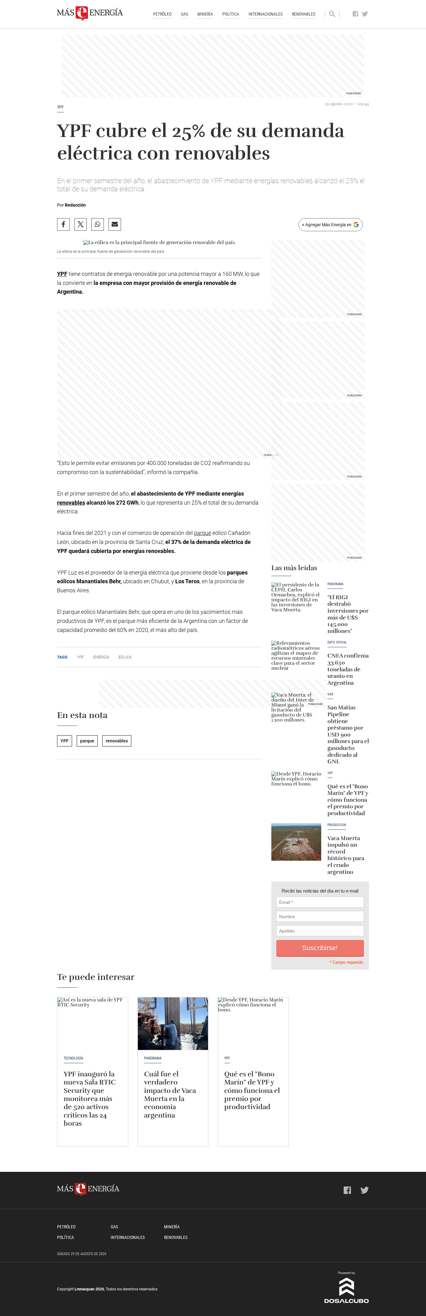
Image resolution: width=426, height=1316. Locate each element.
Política (230, 14)
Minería (205, 14)
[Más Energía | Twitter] (365, 14)
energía (101, 657)
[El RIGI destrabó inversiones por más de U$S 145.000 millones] (296, 601)
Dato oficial (337, 642)
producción (336, 825)
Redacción (75, 205)
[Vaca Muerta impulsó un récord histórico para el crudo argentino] (296, 842)
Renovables (303, 14)
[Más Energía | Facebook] (356, 14)
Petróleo (162, 14)
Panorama (335, 584)
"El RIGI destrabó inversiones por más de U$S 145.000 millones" (348, 614)
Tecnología (73, 1058)
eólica (125, 657)
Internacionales (266, 14)
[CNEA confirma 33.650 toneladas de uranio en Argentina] (296, 659)
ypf (80, 657)
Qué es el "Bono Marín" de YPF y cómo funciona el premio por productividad (347, 800)
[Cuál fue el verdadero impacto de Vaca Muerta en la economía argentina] (173, 1023)
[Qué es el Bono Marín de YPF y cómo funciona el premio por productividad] (296, 790)
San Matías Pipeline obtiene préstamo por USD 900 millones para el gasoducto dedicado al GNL (348, 734)
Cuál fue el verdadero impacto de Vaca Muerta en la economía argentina (170, 1094)
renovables (71, 502)
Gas (184, 14)
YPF (60, 107)
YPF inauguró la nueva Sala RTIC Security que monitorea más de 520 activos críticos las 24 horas (90, 1099)
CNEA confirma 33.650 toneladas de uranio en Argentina (348, 669)
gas (330, 694)
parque (202, 533)
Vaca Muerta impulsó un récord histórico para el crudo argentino (345, 855)
